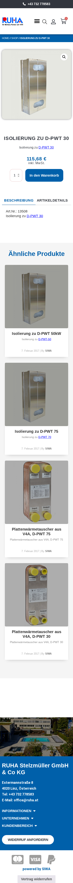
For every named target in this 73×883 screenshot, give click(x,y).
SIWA (46, 869)
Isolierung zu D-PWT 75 (36, 431)
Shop (14, 38)
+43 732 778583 (39, 4)
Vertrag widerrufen (36, 879)
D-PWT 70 (44, 437)
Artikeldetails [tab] (52, 200)
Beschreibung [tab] (18, 200)
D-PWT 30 (46, 147)
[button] (37, 21)
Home (5, 38)
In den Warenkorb (44, 175)
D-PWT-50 (44, 339)
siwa (48, 350)
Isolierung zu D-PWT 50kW (36, 333)
